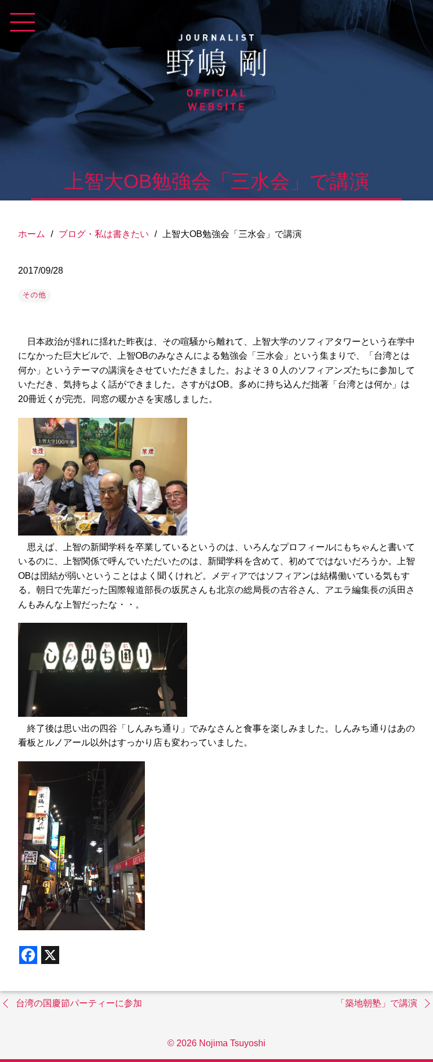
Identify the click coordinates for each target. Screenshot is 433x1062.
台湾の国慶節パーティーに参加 (79, 1003)
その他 (34, 295)
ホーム (31, 234)
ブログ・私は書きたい (104, 234)
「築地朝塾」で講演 (376, 1003)
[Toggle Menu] (22, 22)
